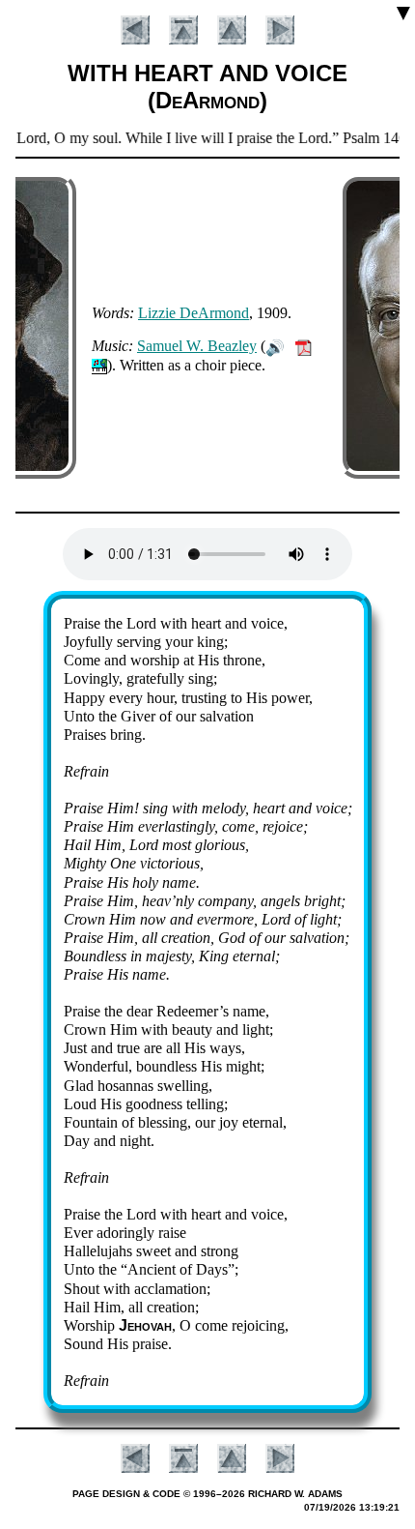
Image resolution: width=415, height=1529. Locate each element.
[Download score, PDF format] (303, 346)
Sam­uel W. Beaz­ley (197, 346)
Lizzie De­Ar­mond (193, 313)
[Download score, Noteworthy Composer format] (99, 365)
